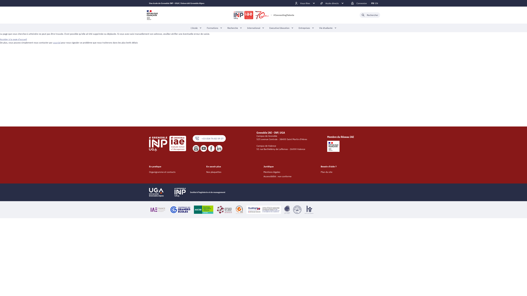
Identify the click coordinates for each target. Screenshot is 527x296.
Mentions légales (272, 172)
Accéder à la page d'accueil (13, 39)
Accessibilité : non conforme (277, 176)
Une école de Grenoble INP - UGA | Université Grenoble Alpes (176, 3)
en (376, 3)
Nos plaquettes (213, 172)
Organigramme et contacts (162, 172)
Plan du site (326, 172)
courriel (57, 42)
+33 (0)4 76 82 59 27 (213, 138)
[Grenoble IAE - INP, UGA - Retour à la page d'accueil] (251, 15)
